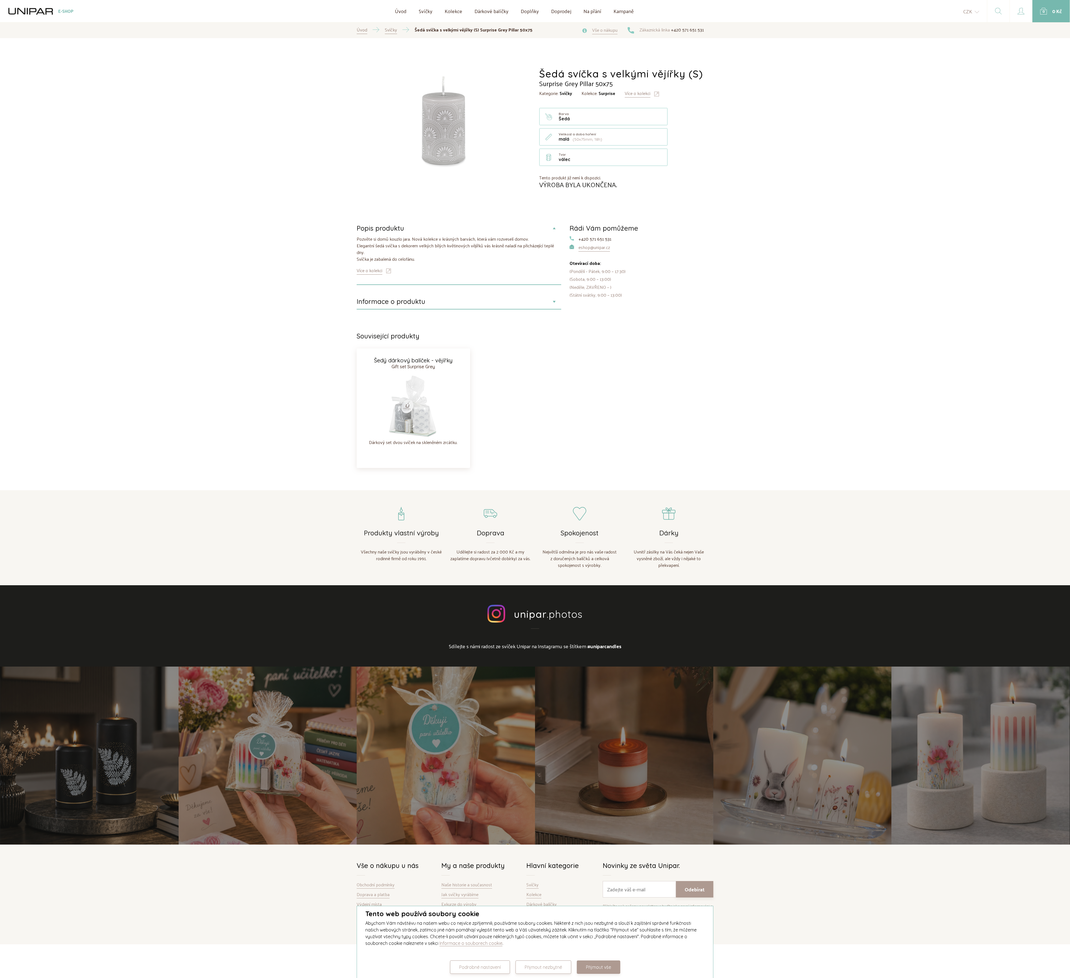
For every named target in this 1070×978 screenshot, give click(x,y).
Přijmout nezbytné (543, 967)
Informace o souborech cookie (470, 943)
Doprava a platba (373, 894)
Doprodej (561, 11)
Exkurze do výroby (458, 904)
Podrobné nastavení (480, 967)
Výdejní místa (369, 904)
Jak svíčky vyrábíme (459, 894)
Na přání (592, 11)
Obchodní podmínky (376, 885)
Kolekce (453, 11)
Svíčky (425, 11)
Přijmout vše (598, 967)
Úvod (401, 11)
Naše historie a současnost (466, 885)
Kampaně (624, 11)
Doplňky (530, 11)
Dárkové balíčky (492, 11)
